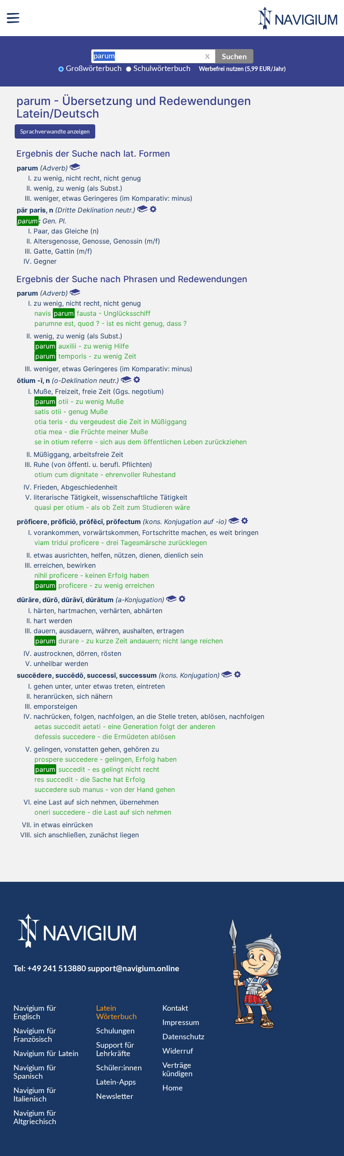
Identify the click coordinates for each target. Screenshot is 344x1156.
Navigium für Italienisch (34, 1095)
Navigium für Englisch (34, 1013)
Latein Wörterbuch (116, 1013)
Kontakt (175, 1008)
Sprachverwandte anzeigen (55, 131)
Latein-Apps (116, 1082)
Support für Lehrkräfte (115, 1050)
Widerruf (177, 1051)
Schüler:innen (119, 1068)
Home (172, 1088)
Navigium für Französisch (34, 1035)
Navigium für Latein (45, 1054)
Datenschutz (183, 1037)
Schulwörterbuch (161, 69)
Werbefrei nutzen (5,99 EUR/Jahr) (242, 69)
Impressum (180, 1023)
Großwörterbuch (94, 69)
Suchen (234, 56)
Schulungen (115, 1031)
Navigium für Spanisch (34, 1072)
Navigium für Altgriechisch (34, 1118)
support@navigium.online (133, 968)
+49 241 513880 (56, 968)
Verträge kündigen (177, 1070)
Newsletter (114, 1097)
